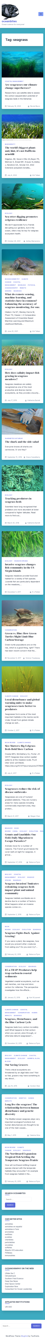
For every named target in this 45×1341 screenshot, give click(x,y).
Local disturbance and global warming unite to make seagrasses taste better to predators (22, 704)
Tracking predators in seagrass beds (18, 500)
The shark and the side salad (22, 442)
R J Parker (36, 592)
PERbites (8, 1253)
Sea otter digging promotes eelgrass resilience (21, 218)
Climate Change (11, 696)
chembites (9, 1240)
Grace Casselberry (33, 457)
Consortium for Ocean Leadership (18, 1289)
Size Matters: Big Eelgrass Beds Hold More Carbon (20, 747)
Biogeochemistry (12, 279)
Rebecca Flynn (34, 862)
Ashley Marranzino (33, 241)
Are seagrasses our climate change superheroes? (21, 86)
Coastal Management (14, 81)
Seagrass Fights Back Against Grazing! (22, 934)
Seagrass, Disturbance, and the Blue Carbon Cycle (21, 1020)
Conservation (11, 630)
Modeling (22, 285)
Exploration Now (11, 1286)
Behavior (8, 828)
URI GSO (8, 1307)
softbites (8, 1247)
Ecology (8, 213)
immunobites (10, 1255)
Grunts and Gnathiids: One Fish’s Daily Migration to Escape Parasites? (20, 838)
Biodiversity (10, 144)
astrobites (9, 1224)
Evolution (33, 831)
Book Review (10, 742)
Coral (15, 831)
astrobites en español (13, 1227)
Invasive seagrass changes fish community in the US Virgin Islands (20, 568)
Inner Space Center (12, 1284)
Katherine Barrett (34, 400)
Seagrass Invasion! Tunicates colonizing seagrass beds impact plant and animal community (22, 888)
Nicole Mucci (35, 106)
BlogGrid (24, 1336)
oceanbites (9, 21)
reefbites (8, 1234)
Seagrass (18, 291)
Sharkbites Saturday (14, 438)
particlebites (10, 1242)
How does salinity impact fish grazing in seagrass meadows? (22, 376)
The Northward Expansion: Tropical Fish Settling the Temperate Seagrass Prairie (21, 1157)
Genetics (22, 1098)
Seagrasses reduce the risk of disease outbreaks (22, 790)
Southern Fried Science (14, 1278)
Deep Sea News (11, 1281)
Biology (8, 874)
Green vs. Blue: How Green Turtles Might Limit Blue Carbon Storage (20, 637)
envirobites (9, 1232)
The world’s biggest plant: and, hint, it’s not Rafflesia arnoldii (20, 151)
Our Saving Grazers (16, 1065)
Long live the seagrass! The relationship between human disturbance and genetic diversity (22, 1109)
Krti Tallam (36, 175)
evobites (8, 1237)
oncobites (9, 1245)
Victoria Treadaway (33, 658)
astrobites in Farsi (12, 1229)
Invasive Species (21, 561)
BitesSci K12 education (14, 1250)
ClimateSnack (10, 1276)
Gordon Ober (35, 1086)
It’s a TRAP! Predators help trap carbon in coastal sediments (21, 973)
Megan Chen (35, 816)
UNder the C (10, 1273)
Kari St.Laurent (34, 997)
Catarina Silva (35, 1135)
